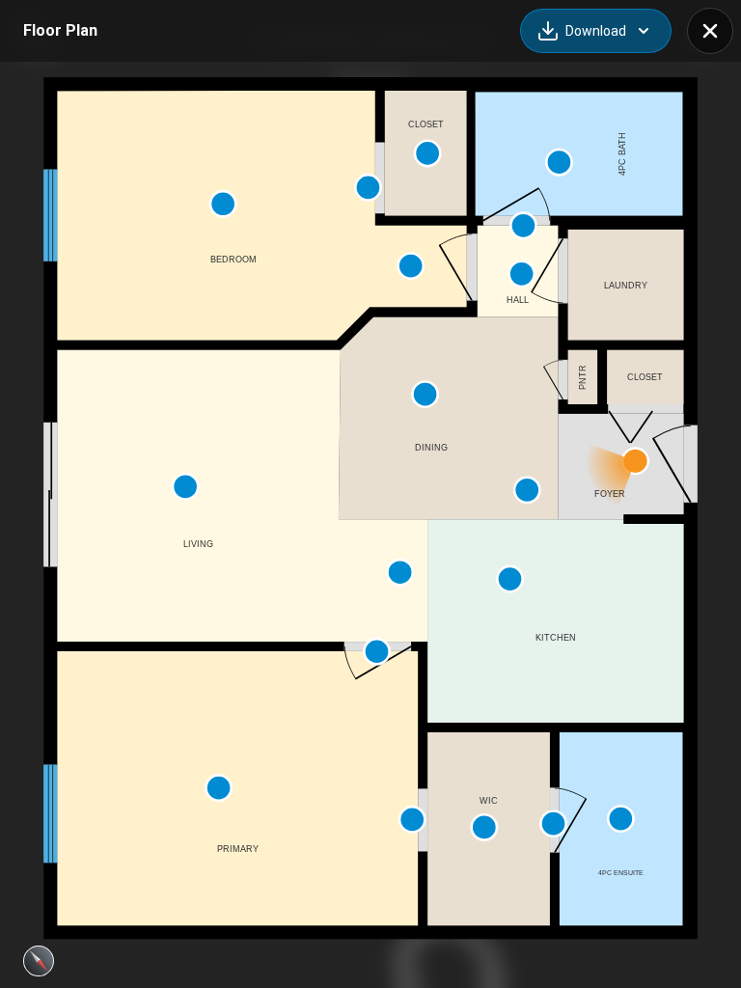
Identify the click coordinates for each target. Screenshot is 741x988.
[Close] (710, 31)
